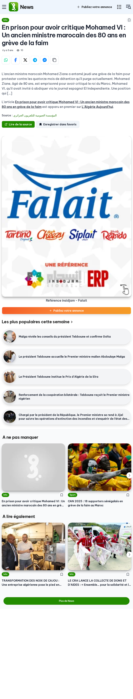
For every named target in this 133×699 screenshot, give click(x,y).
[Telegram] (35, 60)
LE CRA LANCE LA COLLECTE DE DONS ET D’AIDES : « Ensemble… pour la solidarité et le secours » (99, 583)
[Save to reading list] (129, 20)
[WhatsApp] (6, 60)
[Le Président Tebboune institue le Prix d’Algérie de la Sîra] (9, 376)
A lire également (18, 516)
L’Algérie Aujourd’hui (97, 107)
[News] (13, 7)
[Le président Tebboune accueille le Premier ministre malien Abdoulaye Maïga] (9, 356)
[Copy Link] (54, 60)
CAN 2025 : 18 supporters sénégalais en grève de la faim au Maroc (95, 503)
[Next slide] (129, 475)
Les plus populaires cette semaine (35, 321)
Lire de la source (20, 124)
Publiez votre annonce (68, 310)
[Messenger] (45, 60)
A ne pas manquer (20, 437)
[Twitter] (25, 60)
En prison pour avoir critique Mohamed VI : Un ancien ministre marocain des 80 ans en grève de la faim (33, 503)
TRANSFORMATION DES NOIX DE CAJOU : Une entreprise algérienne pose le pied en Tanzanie (30, 583)
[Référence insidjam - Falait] (66, 216)
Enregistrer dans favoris (59, 124)
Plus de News (66, 601)
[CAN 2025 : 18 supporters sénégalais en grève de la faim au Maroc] (99, 467)
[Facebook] (15, 60)
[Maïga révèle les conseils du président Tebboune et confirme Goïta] (9, 336)
